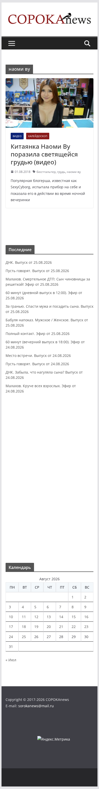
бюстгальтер (46, 172)
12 (36, 616)
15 (74, 616)
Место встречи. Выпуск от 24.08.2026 (38, 355)
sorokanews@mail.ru (36, 705)
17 (11, 626)
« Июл (11, 660)
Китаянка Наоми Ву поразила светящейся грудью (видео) (44, 154)
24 (11, 636)
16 (86, 616)
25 (24, 636)
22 (74, 626)
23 (86, 626)
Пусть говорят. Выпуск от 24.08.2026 (37, 363)
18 (24, 626)
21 (61, 626)
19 (36, 626)
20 (49, 626)
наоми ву (74, 172)
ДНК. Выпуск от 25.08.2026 (29, 262)
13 (49, 616)
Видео (17, 136)
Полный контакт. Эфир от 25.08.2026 (38, 333)
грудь (61, 172)
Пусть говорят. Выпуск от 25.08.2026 (37, 270)
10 (11, 616)
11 (24, 616)
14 (61, 616)
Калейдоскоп (37, 136)
